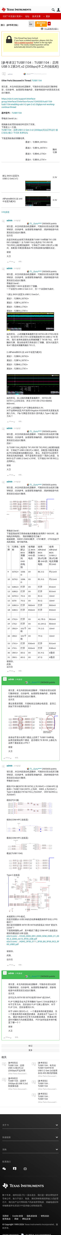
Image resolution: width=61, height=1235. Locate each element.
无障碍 (5, 1216)
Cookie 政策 (17, 1216)
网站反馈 (26, 1219)
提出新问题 (49, 23)
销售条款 (45, 1216)
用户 (58, 9)
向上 (8, 262)
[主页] (16, 9)
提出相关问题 (41, 24)
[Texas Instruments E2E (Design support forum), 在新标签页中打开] (14, 1170)
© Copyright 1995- (13, 1224)
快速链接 (6, 1137)
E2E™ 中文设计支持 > (12, 16)
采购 (4, 1149)
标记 (30, 1046)
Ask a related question (24, 42)
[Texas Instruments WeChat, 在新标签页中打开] (4, 1170)
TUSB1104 (37, 80)
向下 (14, 262)
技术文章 (36, 16)
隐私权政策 (32, 1216)
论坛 (27, 16)
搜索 (53, 9)
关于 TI (5, 1125)
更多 (48, 16)
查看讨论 (21, 261)
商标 (16, 1219)
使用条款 (6, 1219)
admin (10, 74)
